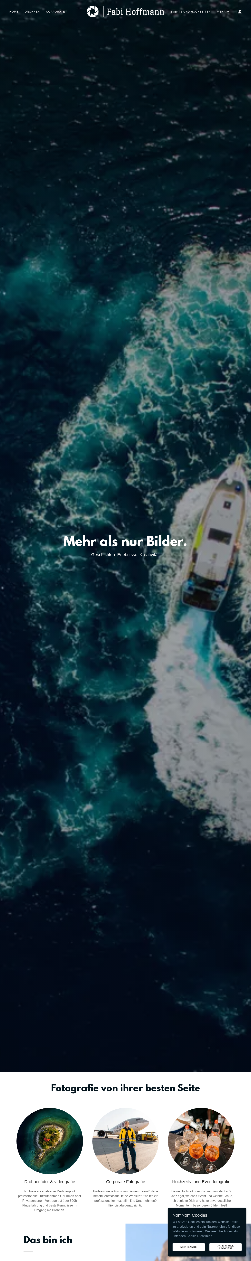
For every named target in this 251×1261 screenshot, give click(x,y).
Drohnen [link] (32, 11)
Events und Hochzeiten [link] (190, 11)
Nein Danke (188, 1247)
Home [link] (13, 11)
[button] (223, 11)
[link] (125, 11)
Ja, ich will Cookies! (225, 1247)
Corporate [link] (55, 11)
